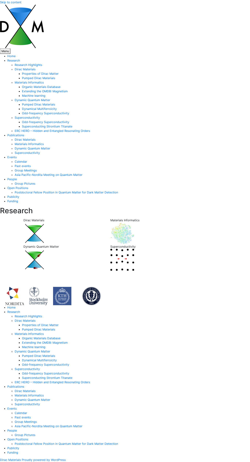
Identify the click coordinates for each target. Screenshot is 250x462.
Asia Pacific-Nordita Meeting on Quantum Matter (48, 175)
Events (12, 157)
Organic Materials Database (41, 87)
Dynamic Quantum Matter (32, 100)
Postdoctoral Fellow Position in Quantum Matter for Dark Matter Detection (66, 192)
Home (11, 56)
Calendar (21, 161)
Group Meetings (26, 170)
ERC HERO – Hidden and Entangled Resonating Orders (52, 131)
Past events (23, 166)
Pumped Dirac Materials (38, 78)
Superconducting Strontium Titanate (47, 126)
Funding (12, 201)
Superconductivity (27, 117)
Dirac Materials (25, 69)
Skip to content (10, 2)
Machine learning (33, 95)
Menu (5, 51)
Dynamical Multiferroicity (39, 109)
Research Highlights (28, 65)
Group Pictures (25, 183)
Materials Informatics (29, 82)
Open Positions (17, 188)
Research (13, 60)
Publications (15, 135)
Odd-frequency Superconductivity (45, 113)
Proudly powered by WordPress (44, 460)
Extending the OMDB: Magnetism (45, 91)
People (12, 179)
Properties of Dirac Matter (40, 73)
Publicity (13, 197)
